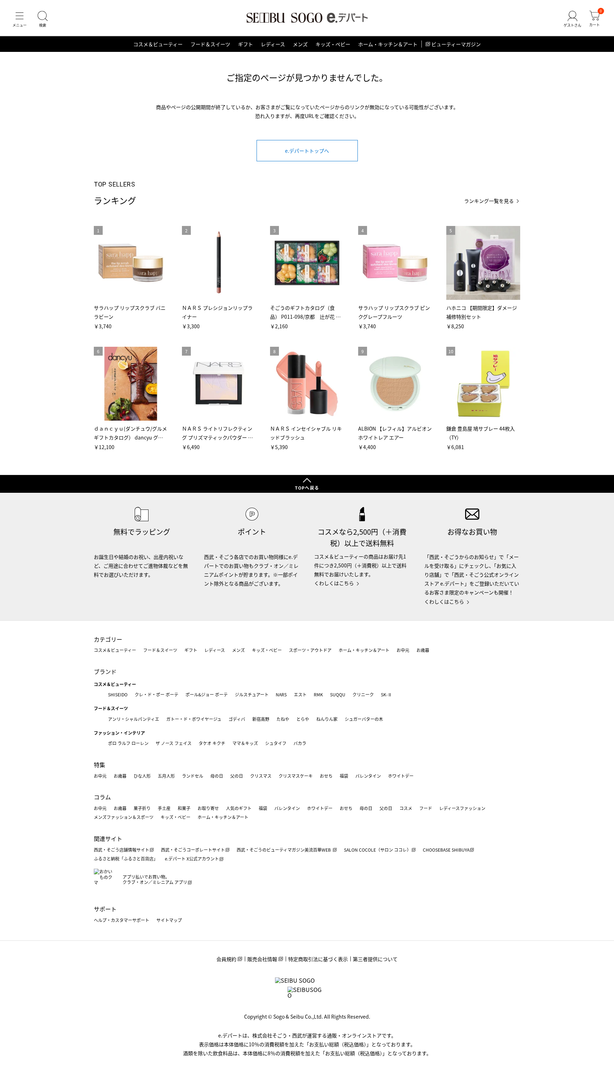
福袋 (344, 776)
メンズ (300, 44)
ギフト (245, 44)
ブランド (105, 671)
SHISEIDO (118, 694)
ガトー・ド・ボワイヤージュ (193, 719)
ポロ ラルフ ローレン (128, 743)
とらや (302, 719)
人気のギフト (239, 808)
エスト (300, 694)
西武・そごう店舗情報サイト (121, 850)
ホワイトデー (401, 776)
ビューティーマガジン (456, 44)
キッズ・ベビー (333, 44)
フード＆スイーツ (210, 44)
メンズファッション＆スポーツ (124, 817)
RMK (318, 694)
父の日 (236, 776)
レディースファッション (462, 808)
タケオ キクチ (212, 743)
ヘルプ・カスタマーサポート (121, 920)
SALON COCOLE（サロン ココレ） (377, 850)
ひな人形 (142, 776)
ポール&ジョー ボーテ (206, 694)
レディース (273, 44)
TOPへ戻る (307, 488)
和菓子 (184, 808)
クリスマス (260, 776)
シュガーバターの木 (364, 719)
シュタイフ (275, 743)
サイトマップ (169, 920)
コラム (102, 797)
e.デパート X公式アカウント (192, 859)
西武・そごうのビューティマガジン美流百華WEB (284, 850)
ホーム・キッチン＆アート (388, 44)
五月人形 (166, 776)
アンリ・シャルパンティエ (133, 719)
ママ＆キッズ (245, 743)
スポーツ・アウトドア (310, 650)
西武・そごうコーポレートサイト (193, 850)
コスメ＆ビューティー (158, 44)
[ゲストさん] (572, 19)
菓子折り (142, 808)
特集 (99, 764)
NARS (281, 694)
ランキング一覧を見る (489, 201)
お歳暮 (422, 650)
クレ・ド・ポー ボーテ (156, 694)
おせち (326, 776)
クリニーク (363, 694)
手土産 (164, 808)
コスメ (405, 808)
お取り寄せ (208, 808)
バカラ (299, 743)
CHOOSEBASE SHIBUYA (446, 850)
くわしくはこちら (334, 583)
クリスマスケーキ (296, 776)
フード (425, 808)
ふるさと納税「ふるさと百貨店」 (126, 859)
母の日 (216, 776)
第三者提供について (375, 958)
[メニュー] (19, 19)
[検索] (42, 19)
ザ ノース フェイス (174, 743)
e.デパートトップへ (307, 150)
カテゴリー (108, 639)
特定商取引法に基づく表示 (318, 958)
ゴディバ (236, 719)
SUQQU (337, 694)
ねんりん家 (327, 719)
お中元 (403, 650)
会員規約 (226, 958)
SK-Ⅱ (386, 694)
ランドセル (192, 776)
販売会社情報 (262, 958)
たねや (282, 719)
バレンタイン (368, 776)
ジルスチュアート (252, 694)
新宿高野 (260, 719)
